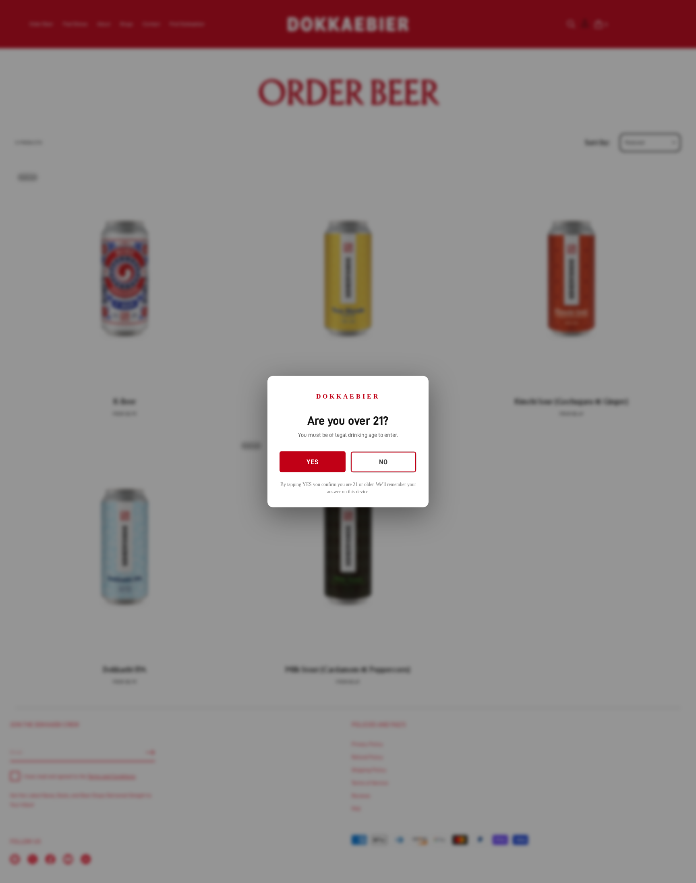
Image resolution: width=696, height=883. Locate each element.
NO (383, 462)
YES (312, 461)
